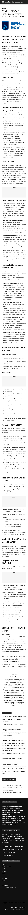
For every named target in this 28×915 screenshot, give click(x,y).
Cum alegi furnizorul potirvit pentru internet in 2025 (13, 772)
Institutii (8, 6)
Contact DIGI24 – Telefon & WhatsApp (21, 667)
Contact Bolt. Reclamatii (8, 783)
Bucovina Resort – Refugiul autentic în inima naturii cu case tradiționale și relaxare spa (13, 744)
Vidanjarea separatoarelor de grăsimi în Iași (13, 768)
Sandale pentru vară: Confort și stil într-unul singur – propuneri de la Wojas (13, 763)
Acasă (3, 6)
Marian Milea (12, 16)
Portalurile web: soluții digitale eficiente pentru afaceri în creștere (14, 734)
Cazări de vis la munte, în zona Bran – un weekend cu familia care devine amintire (12, 739)
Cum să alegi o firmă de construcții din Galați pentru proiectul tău (13, 749)
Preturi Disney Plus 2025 (8, 666)
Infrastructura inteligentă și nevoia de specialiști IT (11, 720)
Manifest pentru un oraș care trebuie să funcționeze (12, 759)
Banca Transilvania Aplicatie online (11, 792)
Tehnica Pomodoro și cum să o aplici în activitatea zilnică (12, 730)
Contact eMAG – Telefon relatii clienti (12, 785)
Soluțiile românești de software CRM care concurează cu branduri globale (12, 725)
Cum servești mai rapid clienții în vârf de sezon (14, 716)
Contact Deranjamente (14, 902)
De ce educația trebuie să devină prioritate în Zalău (13, 754)
